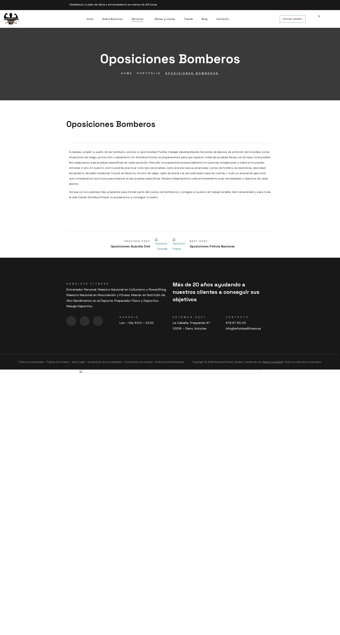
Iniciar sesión (292, 19)
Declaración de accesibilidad (104, 362)
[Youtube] (293, 4)
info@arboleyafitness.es (243, 328)
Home (127, 73)
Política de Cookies (58, 362)
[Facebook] (273, 4)
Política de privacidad (31, 362)
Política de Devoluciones (169, 362)
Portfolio (149, 73)
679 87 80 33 (236, 323)
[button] (317, 19)
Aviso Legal (78, 362)
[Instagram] (283, 4)
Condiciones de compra (138, 362)
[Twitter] (98, 321)
